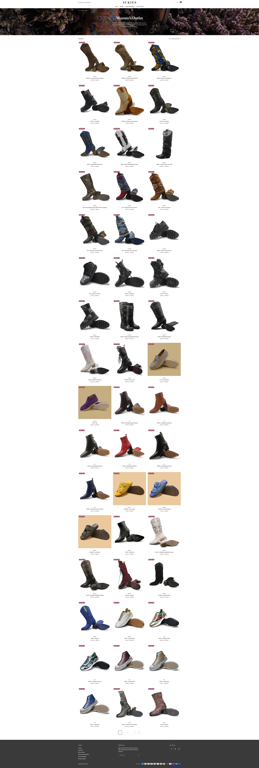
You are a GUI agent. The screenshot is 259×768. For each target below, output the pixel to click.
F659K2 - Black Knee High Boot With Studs (129, 336)
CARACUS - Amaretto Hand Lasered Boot (95, 78)
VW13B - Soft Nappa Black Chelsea (164, 466)
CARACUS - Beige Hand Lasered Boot (129, 78)
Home (79, 10)
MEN (116, 6)
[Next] (139, 732)
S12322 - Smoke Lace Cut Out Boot (129, 724)
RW (164, 636)
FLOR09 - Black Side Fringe (164, 595)
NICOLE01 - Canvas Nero (94, 552)
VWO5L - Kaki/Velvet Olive (164, 638)
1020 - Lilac (94, 423)
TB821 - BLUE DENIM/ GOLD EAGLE (95, 164)
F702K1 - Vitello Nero (129, 552)
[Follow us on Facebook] (171, 749)
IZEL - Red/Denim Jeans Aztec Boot (129, 207)
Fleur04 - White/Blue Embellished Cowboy (164, 552)
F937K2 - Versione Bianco (129, 638)
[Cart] (180, 2)
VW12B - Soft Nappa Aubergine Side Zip (129, 423)
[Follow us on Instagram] (179, 749)
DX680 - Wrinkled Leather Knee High (164, 164)
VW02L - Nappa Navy (94, 724)
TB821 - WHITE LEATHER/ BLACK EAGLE (129, 164)
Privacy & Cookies (82, 758)
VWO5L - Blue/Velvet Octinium (94, 681)
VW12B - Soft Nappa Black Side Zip (94, 466)
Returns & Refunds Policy (83, 754)
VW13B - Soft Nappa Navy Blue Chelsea (94, 509)
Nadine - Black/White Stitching (164, 336)
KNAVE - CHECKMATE (94, 336)
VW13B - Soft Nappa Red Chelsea (129, 466)
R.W (129, 421)
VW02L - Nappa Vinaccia (129, 681)
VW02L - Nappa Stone (164, 681)
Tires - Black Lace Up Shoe (94, 293)
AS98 (129, 722)
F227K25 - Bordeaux (129, 595)
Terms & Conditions (82, 756)
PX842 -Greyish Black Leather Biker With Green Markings (95, 207)
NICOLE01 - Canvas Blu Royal (164, 509)
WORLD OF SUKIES (130, 6)
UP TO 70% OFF (140, 6)
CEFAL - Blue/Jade (95, 638)
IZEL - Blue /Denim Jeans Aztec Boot (129, 250)
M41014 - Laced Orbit (94, 121)
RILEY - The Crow (164, 293)
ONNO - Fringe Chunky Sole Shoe (164, 250)
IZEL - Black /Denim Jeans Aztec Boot (95, 250)
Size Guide (80, 750)
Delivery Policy (81, 752)
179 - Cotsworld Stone (164, 379)
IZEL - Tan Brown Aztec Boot (164, 207)
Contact (80, 748)
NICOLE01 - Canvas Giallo (129, 509)
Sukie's (94, 76)
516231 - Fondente (164, 724)
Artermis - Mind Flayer (129, 293)
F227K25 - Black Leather (129, 379)
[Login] (177, 2)
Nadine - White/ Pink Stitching (94, 379)
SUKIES (129, 636)
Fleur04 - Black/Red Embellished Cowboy (95, 595)
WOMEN (121, 6)
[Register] (138, 755)
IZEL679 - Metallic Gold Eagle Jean (164, 78)
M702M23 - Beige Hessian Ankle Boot (129, 121)
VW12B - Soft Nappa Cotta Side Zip (164, 423)
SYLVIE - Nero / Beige (164, 121)
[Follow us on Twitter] (175, 749)
